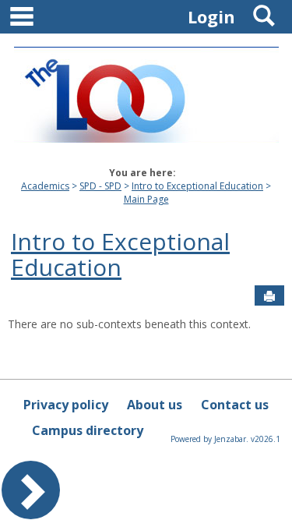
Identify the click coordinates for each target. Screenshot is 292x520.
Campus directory (87, 430)
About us (154, 404)
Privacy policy (65, 404)
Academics (45, 186)
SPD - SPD (100, 186)
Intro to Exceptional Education (197, 186)
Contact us (235, 404)
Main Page (146, 199)
